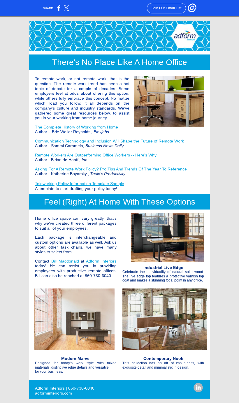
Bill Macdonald (65, 261)
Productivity (114, 173)
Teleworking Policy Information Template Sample (79, 183)
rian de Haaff (66, 159)
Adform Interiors (101, 261)
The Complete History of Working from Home (76, 127)
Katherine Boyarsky (69, 173)
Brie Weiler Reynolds (71, 131)
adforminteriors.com (53, 393)
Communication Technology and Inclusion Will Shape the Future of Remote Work (109, 141)
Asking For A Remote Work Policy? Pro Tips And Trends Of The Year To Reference (111, 169)
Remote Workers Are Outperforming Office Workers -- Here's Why (96, 155)
